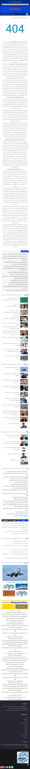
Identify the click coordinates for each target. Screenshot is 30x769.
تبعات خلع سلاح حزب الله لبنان (13, 423)
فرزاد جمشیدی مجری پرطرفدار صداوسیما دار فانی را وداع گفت (16, 266)
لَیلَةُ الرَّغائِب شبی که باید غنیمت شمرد (20, 549)
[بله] (18, 2)
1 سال (12, 543)
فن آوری (26, 563)
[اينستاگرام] (11, 2)
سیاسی (25, 724)
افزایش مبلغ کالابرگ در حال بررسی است (12, 306)
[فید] (20, 2)
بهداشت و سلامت (24, 736)
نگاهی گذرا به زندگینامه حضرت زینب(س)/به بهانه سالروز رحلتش (15, 545)
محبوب (14, 520)
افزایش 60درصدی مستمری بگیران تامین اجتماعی (18, 282)
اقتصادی (26, 295)
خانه (26, 717)
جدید (23, 520)
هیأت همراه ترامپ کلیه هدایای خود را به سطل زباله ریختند (16, 290)
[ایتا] (16, 2)
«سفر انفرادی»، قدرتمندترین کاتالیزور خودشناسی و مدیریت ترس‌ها (15, 254)
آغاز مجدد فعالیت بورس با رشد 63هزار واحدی (19, 280)
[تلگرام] (9, 2)
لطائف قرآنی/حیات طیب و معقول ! (20, 541)
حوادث (26, 721)
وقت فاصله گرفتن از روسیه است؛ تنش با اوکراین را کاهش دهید (15, 262)
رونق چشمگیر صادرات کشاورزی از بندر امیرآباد (18, 274)
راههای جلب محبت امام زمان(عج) (21, 543)
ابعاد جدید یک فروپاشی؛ (15, 460)
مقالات (27, 432)
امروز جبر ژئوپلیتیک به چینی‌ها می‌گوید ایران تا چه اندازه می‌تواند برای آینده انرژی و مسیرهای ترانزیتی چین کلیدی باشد (11, 332)
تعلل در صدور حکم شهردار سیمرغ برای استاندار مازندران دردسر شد (15, 256)
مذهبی (27, 538)
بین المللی (26, 364)
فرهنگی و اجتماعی (24, 723)
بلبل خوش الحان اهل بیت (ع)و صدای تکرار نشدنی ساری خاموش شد (14, 554)
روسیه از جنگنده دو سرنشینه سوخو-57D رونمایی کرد (17, 272)
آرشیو (24, 703)
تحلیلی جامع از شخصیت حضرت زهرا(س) (19, 552)
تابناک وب (21, 750)
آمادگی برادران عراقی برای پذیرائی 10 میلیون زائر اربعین (17, 558)
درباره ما (25, 737)
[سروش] (13, 2)
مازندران (25, 726)
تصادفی (5, 520)
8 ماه (12, 541)
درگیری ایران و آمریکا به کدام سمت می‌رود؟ (19, 264)
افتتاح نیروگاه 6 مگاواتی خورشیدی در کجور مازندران (18, 284)
